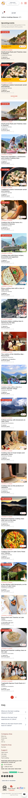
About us (3, 736)
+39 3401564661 (7, 764)
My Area (3, 747)
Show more (14, 96)
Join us (3, 741)
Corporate (4, 756)
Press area (4, 738)
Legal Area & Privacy (14, 794)
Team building (5, 758)
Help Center (4, 752)
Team (2, 740)
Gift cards (3, 754)
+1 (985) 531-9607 (8, 766)
